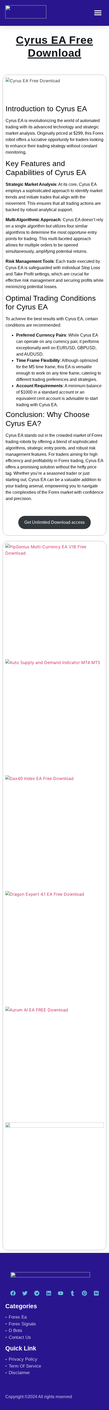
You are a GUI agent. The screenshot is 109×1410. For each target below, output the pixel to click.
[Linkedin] (48, 1293)
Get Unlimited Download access (54, 522)
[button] (98, 13)
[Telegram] (36, 1293)
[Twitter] (25, 1293)
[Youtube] (60, 1293)
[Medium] (96, 1293)
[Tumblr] (72, 1293)
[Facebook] (13, 1293)
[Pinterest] (84, 1293)
